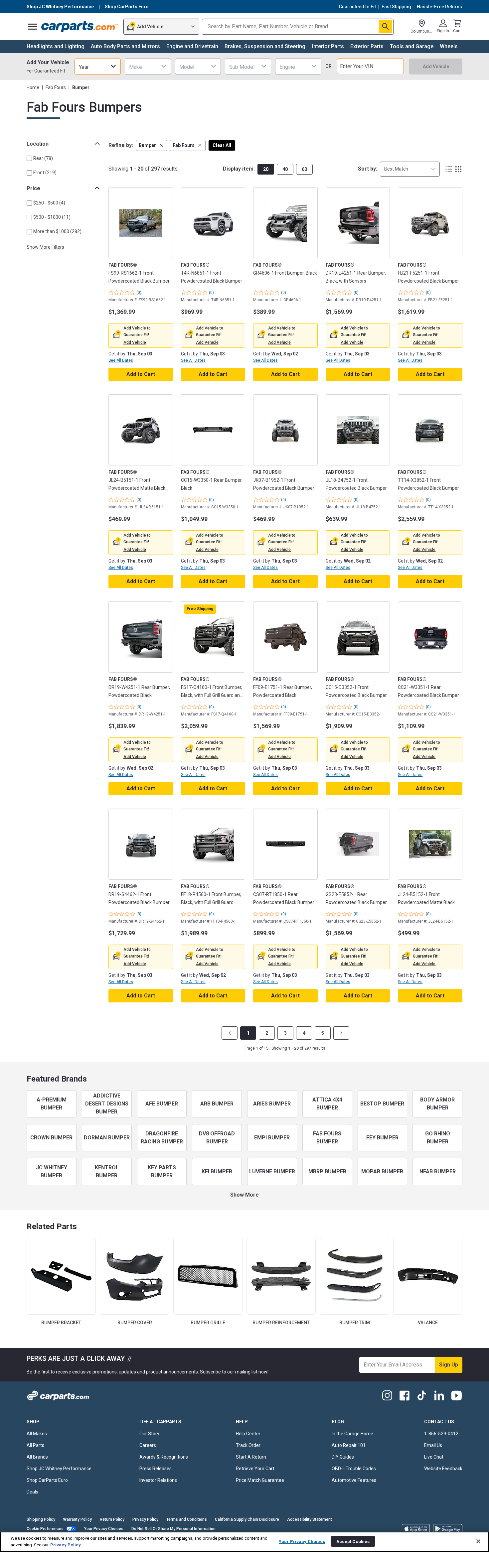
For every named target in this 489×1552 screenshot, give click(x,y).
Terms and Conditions (186, 1519)
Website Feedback (443, 1468)
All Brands (37, 1457)
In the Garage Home (352, 1433)
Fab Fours (56, 87)
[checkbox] (29, 158)
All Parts (35, 1445)
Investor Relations (158, 1480)
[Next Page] (341, 1033)
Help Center (248, 1433)
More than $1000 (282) (57, 231)
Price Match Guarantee (260, 1480)
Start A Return (251, 1457)
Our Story (149, 1433)
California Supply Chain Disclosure (247, 1519)
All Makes (37, 1433)
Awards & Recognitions (163, 1457)
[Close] (478, 1541)
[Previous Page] (230, 1033)
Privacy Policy (145, 1519)
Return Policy (112, 1519)
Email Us (433, 1445)
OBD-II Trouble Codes (354, 1468)
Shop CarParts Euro (47, 1480)
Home (33, 87)
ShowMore (244, 1195)
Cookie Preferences (45, 1528)
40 (285, 169)
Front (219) (45, 172)
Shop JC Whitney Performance (59, 1468)
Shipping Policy (41, 1519)
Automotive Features (354, 1480)
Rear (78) (43, 158)
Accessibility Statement (309, 1519)
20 (265, 169)
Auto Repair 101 (349, 1445)
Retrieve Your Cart (255, 1468)
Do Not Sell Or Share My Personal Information (173, 1528)
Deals (32, 1491)
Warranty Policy (77, 1519)
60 (304, 169)
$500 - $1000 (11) (52, 217)
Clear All (222, 145)
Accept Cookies (353, 1541)
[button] (151, 145)
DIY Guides (343, 1457)
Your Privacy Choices (103, 1528)
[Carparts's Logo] (80, 26)
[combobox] (98, 66)
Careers (147, 1445)
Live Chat (433, 1457)
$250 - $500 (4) (49, 202)
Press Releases (155, 1468)
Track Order (248, 1445)
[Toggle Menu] (33, 27)
